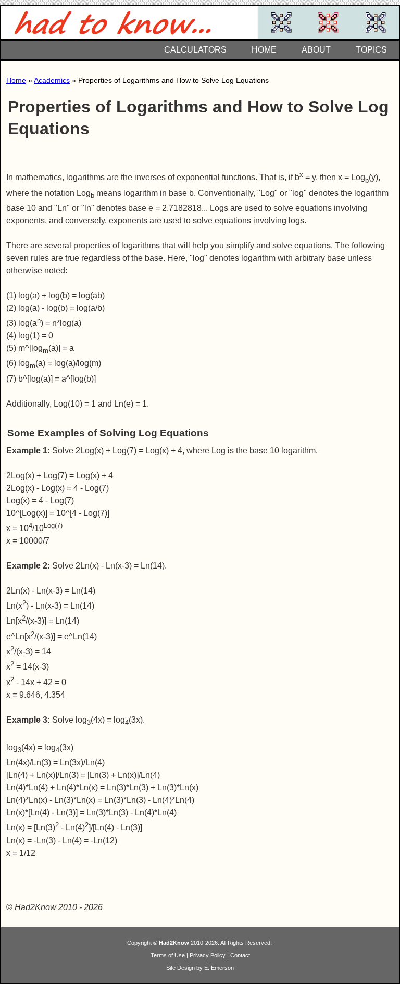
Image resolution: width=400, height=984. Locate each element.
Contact (240, 955)
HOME (264, 49)
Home (16, 80)
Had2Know (174, 943)
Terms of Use (168, 955)
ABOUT (316, 49)
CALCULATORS (195, 49)
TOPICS (371, 49)
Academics (52, 80)
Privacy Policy (208, 955)
